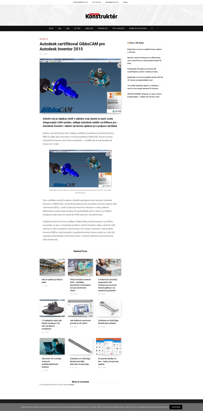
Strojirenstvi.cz (80, 2)
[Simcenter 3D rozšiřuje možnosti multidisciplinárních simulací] (52, 346)
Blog (51, 28)
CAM (68, 28)
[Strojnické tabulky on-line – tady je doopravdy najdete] (108, 346)
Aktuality (44, 39)
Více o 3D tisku (136, 43)
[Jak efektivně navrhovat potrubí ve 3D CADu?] (80, 308)
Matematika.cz (112, 2)
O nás (125, 2)
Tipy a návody (118, 28)
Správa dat (103, 28)
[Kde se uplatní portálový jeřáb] (52, 267)
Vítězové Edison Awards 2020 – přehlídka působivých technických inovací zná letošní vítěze (80, 285)
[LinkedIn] (29, 141)
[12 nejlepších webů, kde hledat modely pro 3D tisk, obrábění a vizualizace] (52, 308)
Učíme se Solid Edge (138, 28)
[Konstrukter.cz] (101, 15)
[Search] (151, 28)
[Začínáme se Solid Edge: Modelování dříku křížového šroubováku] (80, 346)
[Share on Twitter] (29, 130)
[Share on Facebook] (29, 125)
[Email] (29, 147)
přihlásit (71, 384)
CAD (59, 28)
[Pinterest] (29, 136)
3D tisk (77, 28)
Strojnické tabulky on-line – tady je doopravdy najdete (108, 361)
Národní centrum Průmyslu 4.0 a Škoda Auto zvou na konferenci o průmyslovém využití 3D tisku (144, 60)
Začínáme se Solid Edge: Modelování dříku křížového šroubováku (80, 361)
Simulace (89, 28)
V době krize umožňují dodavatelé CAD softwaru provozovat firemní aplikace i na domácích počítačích (107, 285)
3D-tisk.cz (96, 2)
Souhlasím (176, 407)
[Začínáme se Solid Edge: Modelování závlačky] (108, 308)
